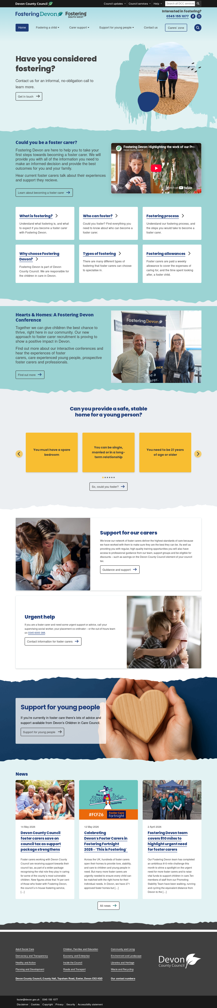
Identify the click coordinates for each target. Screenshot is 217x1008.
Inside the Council (72, 962)
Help (156, 3)
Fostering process (162, 216)
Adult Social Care (25, 949)
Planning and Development (30, 969)
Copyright (47, 1004)
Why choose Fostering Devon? (39, 256)
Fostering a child (46, 27)
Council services (138, 3)
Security (70, 1004)
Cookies (35, 1004)
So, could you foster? (105, 486)
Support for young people (115, 27)
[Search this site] (197, 27)
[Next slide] (197, 454)
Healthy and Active (26, 962)
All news (105, 905)
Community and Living (123, 949)
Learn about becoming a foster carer (41, 192)
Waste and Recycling (122, 969)
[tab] (103, 477)
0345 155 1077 (177, 16)
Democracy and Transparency (32, 955)
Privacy (59, 1004)
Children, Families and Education (80, 949)
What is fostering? (36, 216)
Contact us (151, 27)
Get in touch (25, 96)
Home (22, 27)
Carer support (78, 27)
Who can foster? (97, 216)
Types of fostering (99, 253)
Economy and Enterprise (76, 955)
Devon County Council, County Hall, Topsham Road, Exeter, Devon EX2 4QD (59, 978)
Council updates (113, 3)
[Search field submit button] (198, 3)
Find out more (27, 375)
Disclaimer (22, 1004)
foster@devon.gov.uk (28, 999)
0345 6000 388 (36, 632)
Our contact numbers (123, 978)
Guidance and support (116, 569)
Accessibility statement (90, 1004)
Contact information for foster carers (50, 641)
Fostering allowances (165, 253)
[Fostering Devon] (51, 13)
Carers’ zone (176, 28)
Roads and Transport (74, 969)
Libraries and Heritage (122, 962)
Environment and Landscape (126, 955)
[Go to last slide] (19, 454)
